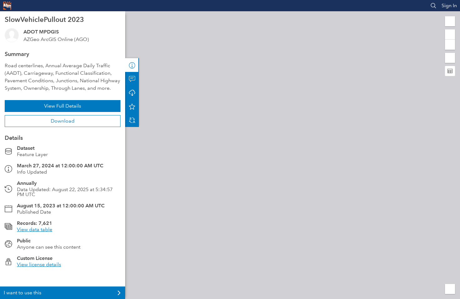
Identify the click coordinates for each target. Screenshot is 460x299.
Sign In (449, 5)
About (132, 65)
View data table (34, 229)
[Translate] (132, 120)
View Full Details (62, 106)
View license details (39, 264)
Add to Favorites (132, 106)
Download (62, 121)
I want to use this (22, 293)
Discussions (132, 79)
